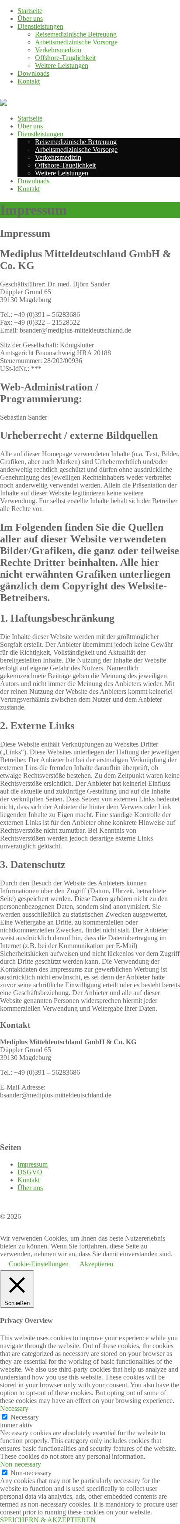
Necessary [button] (14, 1408)
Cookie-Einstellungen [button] (39, 1264)
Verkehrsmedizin (58, 50)
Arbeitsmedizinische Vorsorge (76, 42)
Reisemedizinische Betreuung (76, 34)
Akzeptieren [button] (96, 1264)
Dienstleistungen (40, 26)
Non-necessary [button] (20, 1464)
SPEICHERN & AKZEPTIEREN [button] (48, 1520)
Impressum (32, 1164)
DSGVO (29, 1172)
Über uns (30, 18)
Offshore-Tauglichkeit (65, 57)
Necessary (24, 1417)
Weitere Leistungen (61, 65)
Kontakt (28, 81)
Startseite (29, 10)
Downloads (33, 73)
